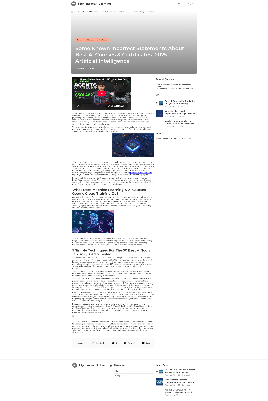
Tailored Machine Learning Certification (92, 40)
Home (179, 4)
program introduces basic (141, 173)
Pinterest (131, 343)
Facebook (100, 343)
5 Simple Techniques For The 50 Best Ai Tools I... (176, 88)
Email (148, 343)
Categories (191, 4)
